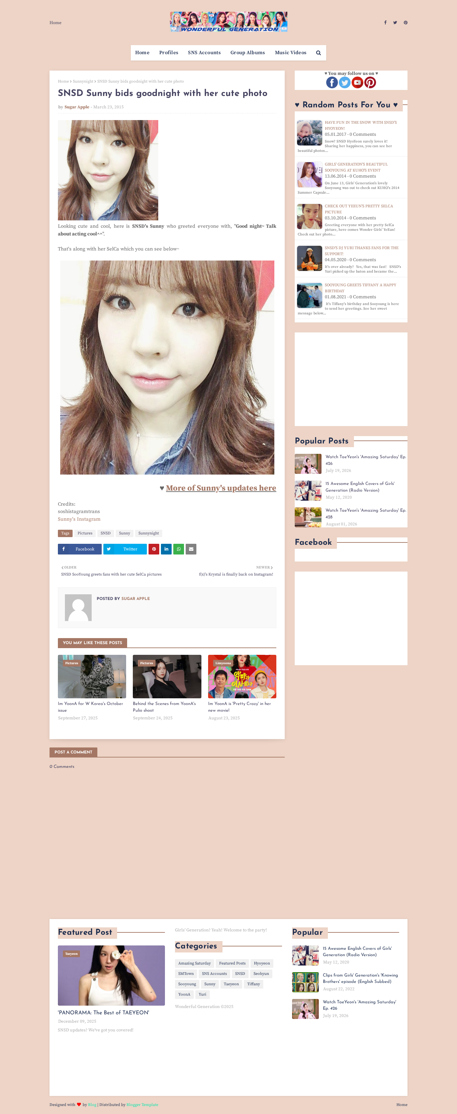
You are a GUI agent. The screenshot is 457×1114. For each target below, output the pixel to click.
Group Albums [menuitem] (248, 52)
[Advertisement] (351, 379)
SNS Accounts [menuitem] (204, 52)
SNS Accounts (214, 973)
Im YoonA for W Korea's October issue (90, 707)
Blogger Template (142, 1104)
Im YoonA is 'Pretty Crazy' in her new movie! (239, 707)
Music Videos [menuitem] (291, 52)
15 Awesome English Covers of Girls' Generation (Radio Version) (360, 487)
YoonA (184, 994)
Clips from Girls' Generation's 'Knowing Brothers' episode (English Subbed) (360, 978)
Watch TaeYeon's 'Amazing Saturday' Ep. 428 (366, 513)
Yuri (202, 994)
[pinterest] (404, 22)
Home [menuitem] (142, 52)
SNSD (106, 533)
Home (56, 22)
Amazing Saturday (194, 963)
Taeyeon (231, 984)
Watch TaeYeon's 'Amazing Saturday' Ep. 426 (366, 460)
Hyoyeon (262, 963)
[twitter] (395, 22)
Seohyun (261, 973)
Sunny (124, 533)
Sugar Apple (77, 107)
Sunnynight (83, 81)
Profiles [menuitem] (168, 52)
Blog (92, 1104)
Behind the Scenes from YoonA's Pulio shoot (164, 707)
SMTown (186, 973)
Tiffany (253, 984)
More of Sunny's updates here (221, 488)
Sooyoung (187, 984)
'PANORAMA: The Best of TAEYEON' (103, 1013)
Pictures (85, 533)
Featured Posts (232, 963)
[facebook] (385, 22)
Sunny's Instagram (79, 519)
